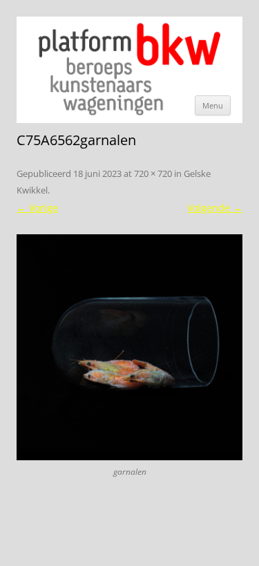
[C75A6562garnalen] (129, 347)
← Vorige (37, 207)
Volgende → (214, 207)
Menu (212, 105)
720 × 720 (153, 173)
